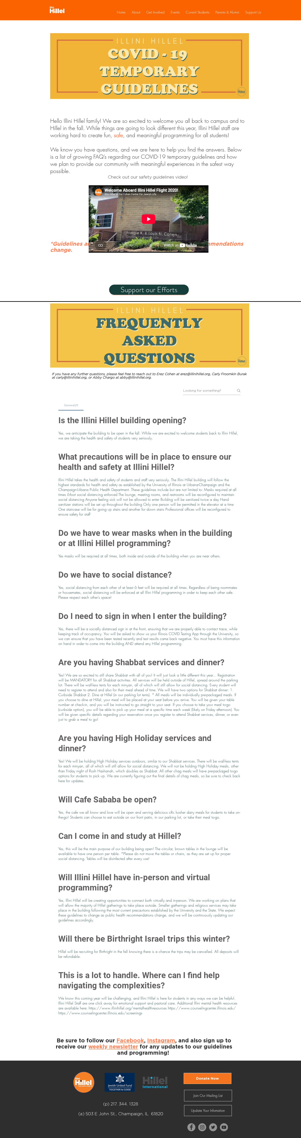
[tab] (71, 405)
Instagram (161, 1040)
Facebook (130, 1040)
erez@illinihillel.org (195, 374)
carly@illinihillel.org (71, 377)
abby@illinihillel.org (135, 377)
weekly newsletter (113, 1046)
